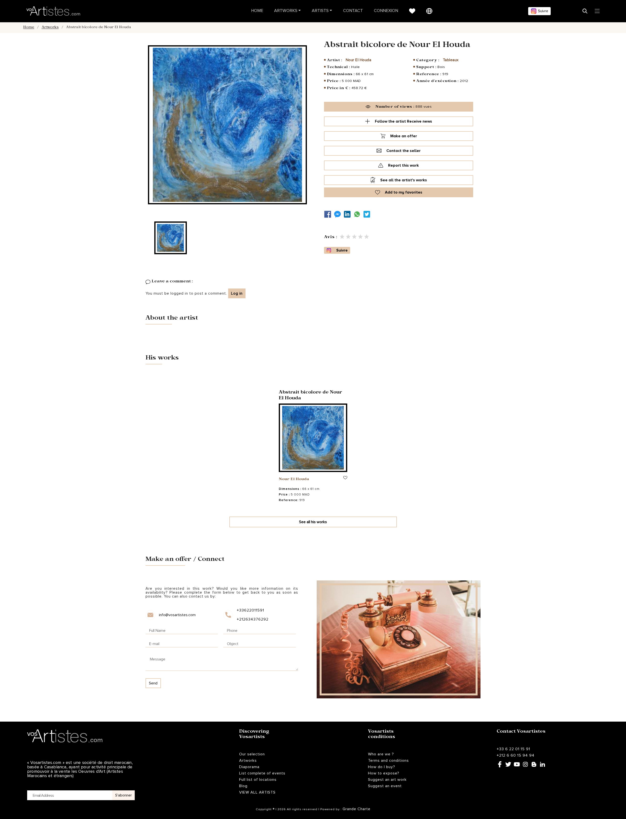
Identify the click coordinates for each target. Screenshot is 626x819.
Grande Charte (356, 809)
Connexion (386, 11)
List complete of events (262, 773)
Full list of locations (258, 780)
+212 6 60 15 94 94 (516, 755)
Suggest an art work (387, 780)
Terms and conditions (388, 760)
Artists (320, 11)
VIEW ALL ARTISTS (257, 792)
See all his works (313, 522)
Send (153, 683)
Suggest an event (385, 786)
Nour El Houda (358, 60)
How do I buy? (381, 767)
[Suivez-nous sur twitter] (368, 214)
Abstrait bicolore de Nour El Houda (310, 396)
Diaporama (249, 767)
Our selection (252, 754)
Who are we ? (381, 754)
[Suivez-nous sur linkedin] (348, 214)
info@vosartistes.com (177, 615)
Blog (243, 786)
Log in (237, 293)
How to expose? (383, 773)
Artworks (285, 11)
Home (257, 11)
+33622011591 (250, 610)
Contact (353, 11)
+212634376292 (252, 619)
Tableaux (451, 60)
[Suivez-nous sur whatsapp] (358, 214)
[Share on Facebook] (329, 214)
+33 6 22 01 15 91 (513, 749)
